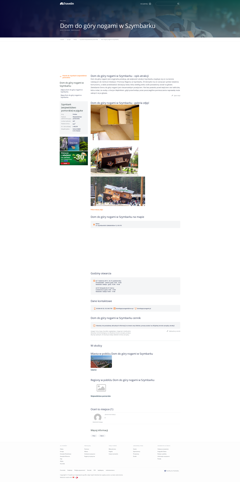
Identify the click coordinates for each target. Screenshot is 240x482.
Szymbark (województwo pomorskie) (89, 39)
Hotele (135, 449)
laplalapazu (101, 470)
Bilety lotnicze (112, 449)
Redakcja (70, 470)
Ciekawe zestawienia (163, 449)
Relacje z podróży (162, 454)
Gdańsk (93, 370)
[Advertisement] (120, 55)
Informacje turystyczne (164, 456)
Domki (134, 456)
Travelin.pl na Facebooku (172, 471)
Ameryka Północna (65, 456)
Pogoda (111, 451)
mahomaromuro (110, 470)
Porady (159, 459)
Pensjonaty (136, 454)
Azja (61, 459)
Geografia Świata (162, 451)
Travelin (62, 39)
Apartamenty (136, 451)
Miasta (86, 451)
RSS (95, 470)
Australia (62, 463)
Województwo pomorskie (77, 117)
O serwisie (62, 470)
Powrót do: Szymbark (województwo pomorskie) (75, 76)
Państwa (86, 449)
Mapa (94, 436)
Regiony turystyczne (89, 456)
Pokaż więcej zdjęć (97, 209)
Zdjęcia (102, 436)
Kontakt (89, 470)
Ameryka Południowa (65, 454)
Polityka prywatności (79, 470)
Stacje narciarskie (113, 454)
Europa (69, 39)
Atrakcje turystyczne (89, 454)
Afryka (61, 461)
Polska (75, 39)
